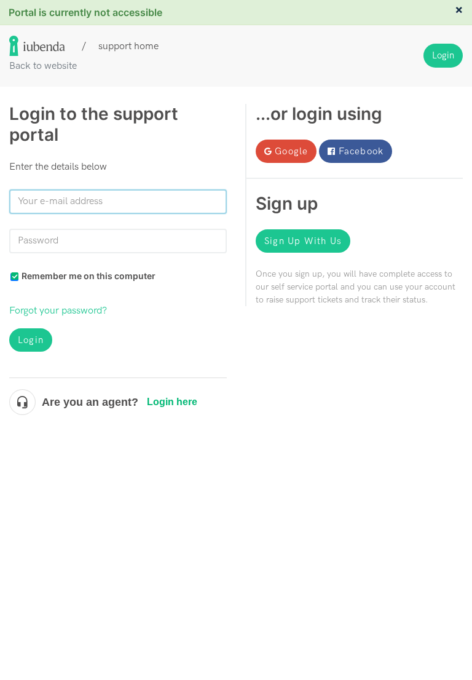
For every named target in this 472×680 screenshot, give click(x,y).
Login (31, 340)
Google (291, 151)
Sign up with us (303, 241)
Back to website (43, 66)
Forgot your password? (58, 311)
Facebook (361, 151)
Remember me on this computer (88, 276)
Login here (172, 402)
